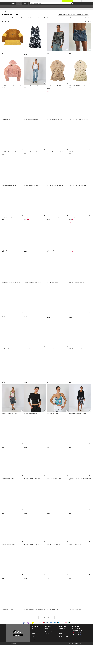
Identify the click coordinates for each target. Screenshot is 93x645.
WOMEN (19, 3)
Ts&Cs (76, 643)
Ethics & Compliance (35, 639)
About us (46, 628)
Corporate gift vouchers (62, 631)
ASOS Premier (34, 633)
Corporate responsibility (49, 631)
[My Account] (74, 3)
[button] (73, 632)
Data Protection (34, 638)
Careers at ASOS (47, 630)
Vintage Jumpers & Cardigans (82, 14)
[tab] (13, 6)
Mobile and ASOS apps (62, 628)
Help (32, 628)
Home (3, 11)
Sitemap (33, 636)
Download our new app (67, 0)
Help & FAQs (76, 0)
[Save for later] (22, 49)
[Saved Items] (77, 3)
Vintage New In (62, 14)
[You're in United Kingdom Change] (80, 1)
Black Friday (60, 633)
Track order (33, 630)
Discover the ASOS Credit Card (63, 636)
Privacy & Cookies (71, 643)
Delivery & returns (34, 631)
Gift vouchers (61, 630)
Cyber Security (47, 634)
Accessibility (80, 643)
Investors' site (47, 633)
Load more (46, 617)
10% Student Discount (35, 634)
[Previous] (57, 14)
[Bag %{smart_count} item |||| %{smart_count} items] (80, 3)
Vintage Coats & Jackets (71, 14)
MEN (25, 3)
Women (6, 11)
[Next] (90, 14)
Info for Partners (61, 634)
